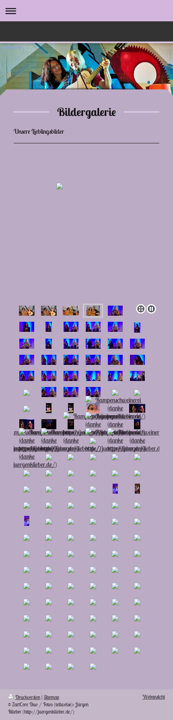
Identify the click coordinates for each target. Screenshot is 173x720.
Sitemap (51, 697)
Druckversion (27, 697)
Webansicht (153, 696)
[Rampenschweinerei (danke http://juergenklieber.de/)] (115, 408)
